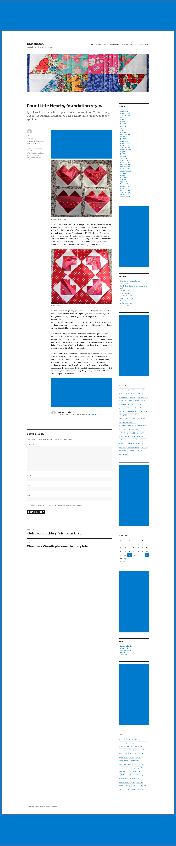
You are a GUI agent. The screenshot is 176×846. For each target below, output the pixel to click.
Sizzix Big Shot (134, 447)
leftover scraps (32, 153)
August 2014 (124, 152)
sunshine (123, 450)
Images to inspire (129, 44)
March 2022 (124, 111)
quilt (34, 144)
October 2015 (124, 137)
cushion (122, 400)
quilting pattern (125, 440)
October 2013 (124, 169)
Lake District (136, 408)
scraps (39, 157)
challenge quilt (32, 141)
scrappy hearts (32, 157)
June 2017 (123, 126)
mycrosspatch (141, 425)
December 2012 (125, 190)
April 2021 (123, 117)
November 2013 (125, 167)
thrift (34, 146)
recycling (130, 443)
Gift (138, 404)
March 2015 (124, 141)
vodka (139, 450)
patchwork (136, 429)
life (31, 144)
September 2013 (125, 171)
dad (130, 400)
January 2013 (124, 188)
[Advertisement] (61, 14)
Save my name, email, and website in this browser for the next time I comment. (56, 506)
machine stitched (126, 425)
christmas (123, 397)
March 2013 (124, 184)
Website (30, 495)
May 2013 (123, 180)
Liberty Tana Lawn (139, 418)
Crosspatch (35, 44)
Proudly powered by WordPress (46, 807)
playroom (30, 155)
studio (29, 159)
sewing (122, 447)
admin (29, 136)
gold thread (124, 408)
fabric (122, 404)
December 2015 (125, 135)
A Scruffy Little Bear (127, 298)
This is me (123, 655)
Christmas (40, 141)
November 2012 (125, 192)
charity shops (136, 393)
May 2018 (123, 124)
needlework (124, 429)
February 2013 (125, 186)
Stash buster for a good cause (130, 281)
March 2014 (124, 160)
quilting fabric (137, 436)
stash (144, 447)
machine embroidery (127, 422)
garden (131, 404)
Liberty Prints (124, 418)
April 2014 (123, 158)
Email (30, 485)
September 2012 (125, 197)
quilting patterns (139, 440)
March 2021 (124, 120)
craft (28, 144)
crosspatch (142, 397)
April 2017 (123, 128)
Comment (31, 444)
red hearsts (37, 155)
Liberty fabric (133, 415)
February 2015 (125, 143)
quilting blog (124, 436)
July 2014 (123, 154)
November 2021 (125, 115)
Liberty (122, 415)
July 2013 (123, 175)
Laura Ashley (133, 411)
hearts (39, 151)
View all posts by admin (93, 414)
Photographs (143, 44)
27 (147, 555)
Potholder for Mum (126, 303)
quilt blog (131, 433)
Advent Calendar (125, 293)
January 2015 (124, 145)
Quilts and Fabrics (111, 44)
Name (30, 475)
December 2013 (125, 165)
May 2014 (123, 156)
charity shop (124, 393)
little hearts (41, 153)
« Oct (120, 562)
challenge (140, 390)
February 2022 (125, 113)
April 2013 (123, 182)
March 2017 (124, 130)
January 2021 (124, 122)
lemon (143, 411)
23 (129, 555)
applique (123, 390)
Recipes (122, 652)
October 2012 (124, 195)
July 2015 (123, 139)
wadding (123, 454)
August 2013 (124, 173)
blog (131, 390)
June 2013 (123, 177)
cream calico (31, 149)
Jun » (124, 562)
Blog (92, 44)
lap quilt (122, 411)
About (99, 44)
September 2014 (125, 150)
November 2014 (125, 147)
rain (121, 443)
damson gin (140, 400)
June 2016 (123, 132)
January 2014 (124, 162)
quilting (140, 433)
